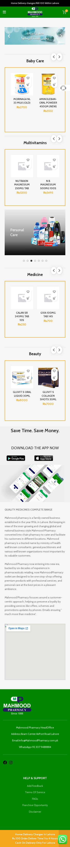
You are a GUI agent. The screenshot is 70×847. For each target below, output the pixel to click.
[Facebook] (5, 762)
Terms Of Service (35, 792)
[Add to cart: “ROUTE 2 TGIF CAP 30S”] (28, 166)
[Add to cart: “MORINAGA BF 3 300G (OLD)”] (28, 84)
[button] (9, 35)
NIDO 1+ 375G (48, 99)
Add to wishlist (28, 78)
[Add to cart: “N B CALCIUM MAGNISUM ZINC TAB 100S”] (54, 166)
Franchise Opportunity (35, 805)
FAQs (35, 798)
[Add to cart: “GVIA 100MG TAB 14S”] (10, 298)
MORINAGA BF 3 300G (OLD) (21, 100)
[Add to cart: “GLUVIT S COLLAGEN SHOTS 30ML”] (54, 377)
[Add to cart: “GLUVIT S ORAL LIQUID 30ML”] (28, 377)
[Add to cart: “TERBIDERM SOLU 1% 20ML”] (36, 298)
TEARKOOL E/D (57, 312)
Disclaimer (35, 811)
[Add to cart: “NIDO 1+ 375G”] (54, 84)
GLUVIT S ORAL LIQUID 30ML (22, 393)
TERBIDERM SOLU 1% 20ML (30, 314)
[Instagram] (11, 762)
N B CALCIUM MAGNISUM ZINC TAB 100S (48, 184)
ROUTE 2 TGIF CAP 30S (21, 182)
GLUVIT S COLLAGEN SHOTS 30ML (48, 395)
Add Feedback (35, 786)
